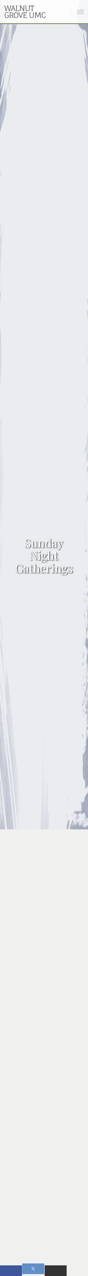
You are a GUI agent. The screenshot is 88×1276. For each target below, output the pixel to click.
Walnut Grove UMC (24, 11)
